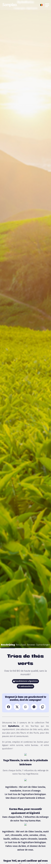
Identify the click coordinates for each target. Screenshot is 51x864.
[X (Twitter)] (17, 707)
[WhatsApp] (25, 707)
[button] (42, 5)
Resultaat (21, 644)
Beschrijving (8, 644)
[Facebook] (8, 707)
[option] (8, 645)
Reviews (31, 644)
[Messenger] (34, 707)
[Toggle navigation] (47, 5)
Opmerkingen (43, 644)
